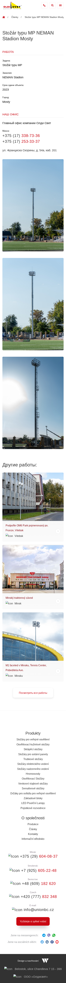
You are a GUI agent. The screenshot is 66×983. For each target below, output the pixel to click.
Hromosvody (33, 773)
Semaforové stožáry (33, 788)
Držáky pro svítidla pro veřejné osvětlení (33, 793)
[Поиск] (52, 5)
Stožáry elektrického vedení (33, 764)
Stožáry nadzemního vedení (33, 769)
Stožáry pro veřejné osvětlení (33, 739)
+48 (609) (38, 883)
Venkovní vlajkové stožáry (33, 783)
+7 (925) (38, 870)
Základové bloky (33, 798)
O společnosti (33, 818)
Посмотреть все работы (33, 693)
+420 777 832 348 (44, 5)
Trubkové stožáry (33, 759)
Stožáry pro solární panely (33, 754)
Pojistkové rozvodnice (33, 808)
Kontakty (33, 834)
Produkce (33, 824)
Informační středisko (33, 839)
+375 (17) (21, 135)
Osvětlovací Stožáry (33, 778)
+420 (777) (38, 896)
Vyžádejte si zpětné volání (33, 921)
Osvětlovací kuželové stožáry (33, 744)
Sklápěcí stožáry (33, 749)
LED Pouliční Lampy (33, 803)
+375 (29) (38, 856)
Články (14, 17)
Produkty (33, 733)
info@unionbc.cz (38, 909)
